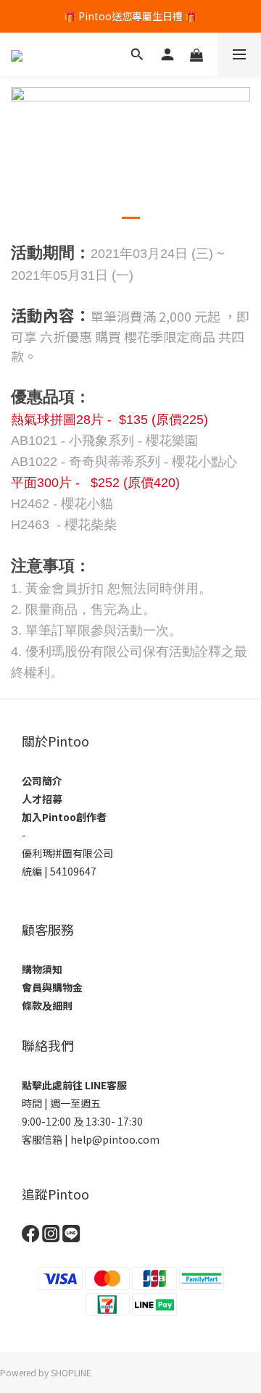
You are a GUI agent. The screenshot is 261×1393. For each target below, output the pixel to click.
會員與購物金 (52, 987)
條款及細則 (47, 1005)
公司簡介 (42, 780)
